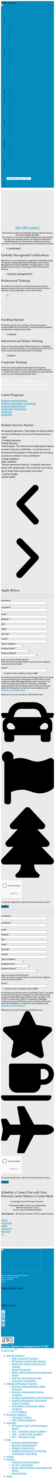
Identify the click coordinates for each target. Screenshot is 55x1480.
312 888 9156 (10, 1281)
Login (12, 186)
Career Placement (25, 39)
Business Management (27, 127)
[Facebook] (27, 1312)
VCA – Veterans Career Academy (29, 1431)
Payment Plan (21, 159)
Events (11, 142)
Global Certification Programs (29, 54)
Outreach (13, 101)
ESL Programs (21, 89)
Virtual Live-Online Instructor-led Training (29, 35)
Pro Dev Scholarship (26, 151)
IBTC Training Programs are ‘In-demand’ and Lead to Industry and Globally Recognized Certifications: (25, 384)
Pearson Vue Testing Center (32, 48)
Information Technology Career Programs (30, 85)
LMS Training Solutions (28, 98)
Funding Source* (8, 648)
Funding (12, 145)
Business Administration (29, 124)
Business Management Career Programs (27, 64)
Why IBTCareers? (18, 21)
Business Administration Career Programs (29, 58)
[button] (27, 505)
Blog (9, 121)
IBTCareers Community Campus (29, 1361)
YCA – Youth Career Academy (32, 115)
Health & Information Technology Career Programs (27, 77)
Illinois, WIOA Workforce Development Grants (30, 44)
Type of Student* (8, 644)
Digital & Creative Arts (28, 130)
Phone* (19, 670)
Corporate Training (26, 95)
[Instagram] (27, 1316)
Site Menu (10, 169)
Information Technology (30, 139)
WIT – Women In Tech (26, 118)
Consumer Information (28, 51)
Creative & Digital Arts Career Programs (28, 70)
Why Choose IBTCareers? (29, 24)
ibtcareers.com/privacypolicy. (13, 690)
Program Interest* (8, 653)
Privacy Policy (5, 1297)
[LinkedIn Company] (27, 1320)
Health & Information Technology (27, 135)
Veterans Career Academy (31, 148)
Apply (10, 162)
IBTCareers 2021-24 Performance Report (27, 105)
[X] (27, 1325)
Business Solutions (20, 92)
